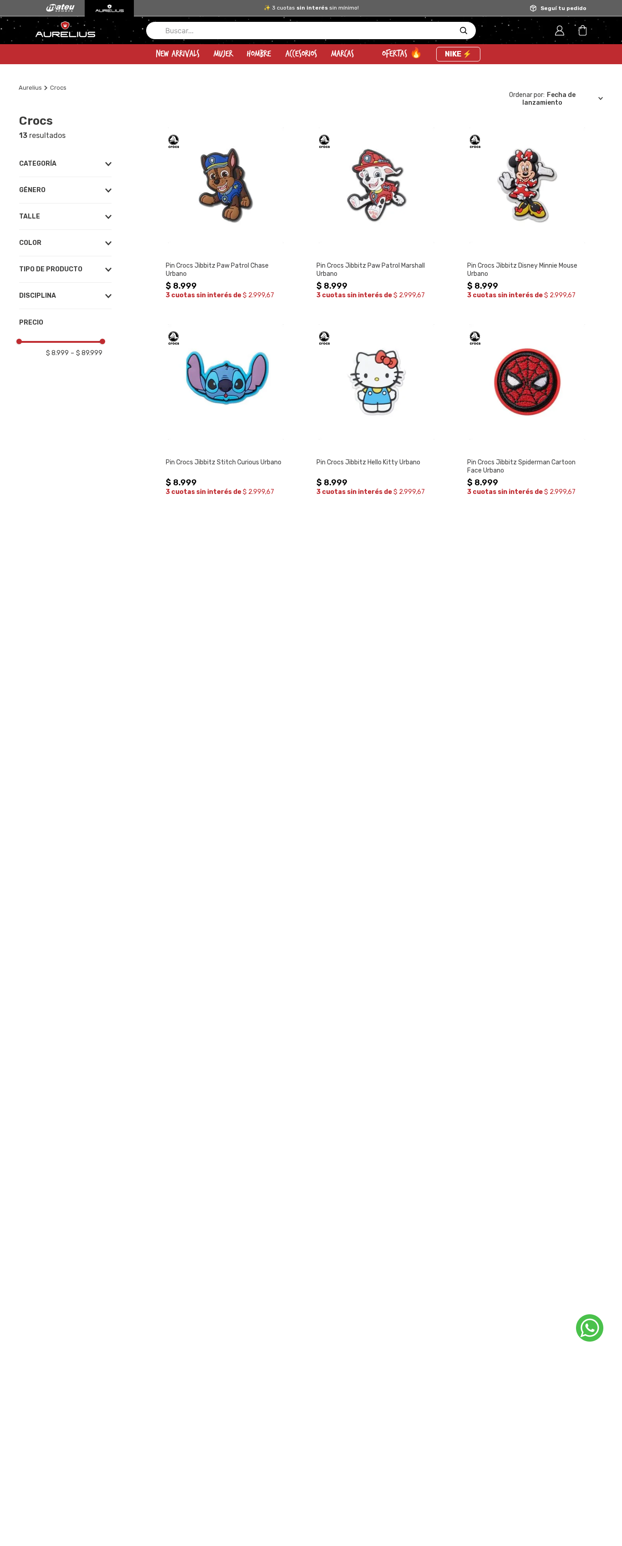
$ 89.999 (86, 353)
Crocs (58, 87)
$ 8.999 (57, 353)
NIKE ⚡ (458, 54)
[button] (65, 164)
